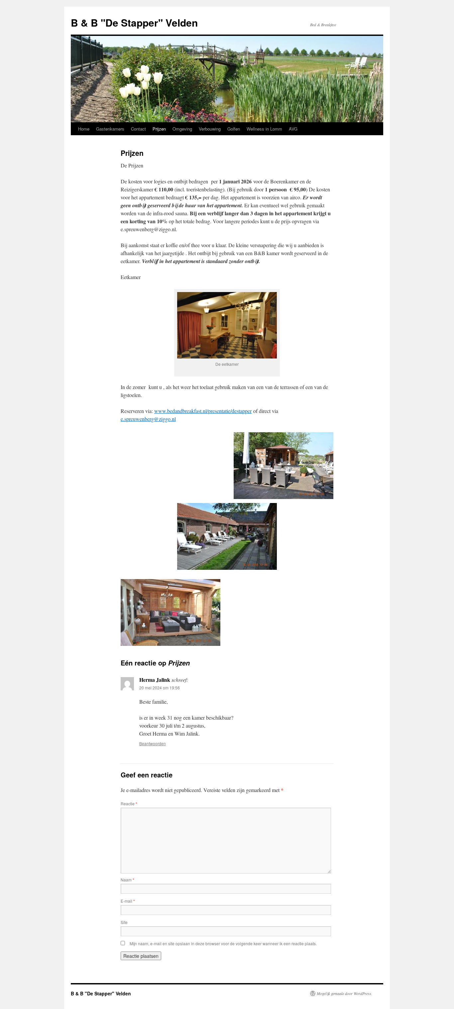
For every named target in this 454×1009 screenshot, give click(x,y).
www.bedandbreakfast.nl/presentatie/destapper (203, 410)
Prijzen (159, 129)
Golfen (233, 129)
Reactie (129, 803)
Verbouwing (210, 129)
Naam (127, 879)
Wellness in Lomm (264, 129)
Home (83, 129)
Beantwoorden (152, 743)
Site (124, 922)
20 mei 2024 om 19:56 (159, 687)
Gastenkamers (110, 129)
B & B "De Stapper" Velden (134, 22)
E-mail (128, 901)
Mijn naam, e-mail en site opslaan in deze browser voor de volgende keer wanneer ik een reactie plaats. (223, 943)
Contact (138, 129)
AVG (293, 129)
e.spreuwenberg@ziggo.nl (148, 418)
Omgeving (182, 129)
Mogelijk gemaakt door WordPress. (344, 993)
